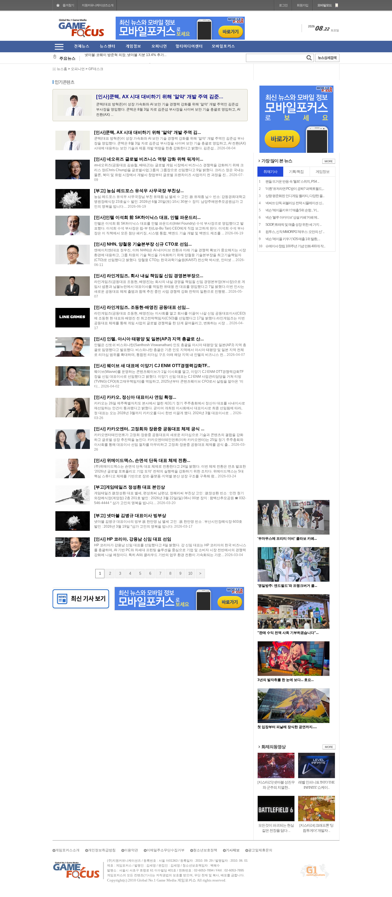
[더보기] (328, 163)
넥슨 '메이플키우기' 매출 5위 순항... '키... (292, 210)
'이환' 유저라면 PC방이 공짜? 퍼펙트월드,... (294, 189)
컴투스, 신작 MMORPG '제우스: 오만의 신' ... (294, 232)
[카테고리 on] (59, 47)
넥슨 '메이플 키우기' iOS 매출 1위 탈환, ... (292, 239)
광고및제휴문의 (260, 850)
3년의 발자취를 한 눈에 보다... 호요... (285, 680)
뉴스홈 (62, 69)
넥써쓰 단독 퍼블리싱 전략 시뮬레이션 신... (294, 203)
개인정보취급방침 (102, 850)
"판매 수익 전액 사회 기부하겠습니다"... (288, 633)
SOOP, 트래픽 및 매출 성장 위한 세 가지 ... (293, 225)
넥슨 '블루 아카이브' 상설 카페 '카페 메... (292, 217)
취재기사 (270, 171)
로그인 (283, 5)
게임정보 (322, 171)
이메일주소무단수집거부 (166, 850)
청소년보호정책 (205, 850)
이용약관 (131, 850)
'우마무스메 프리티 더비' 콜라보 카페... (287, 539)
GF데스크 (95, 69)
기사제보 (233, 850)
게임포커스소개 (67, 850)
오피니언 (78, 69)
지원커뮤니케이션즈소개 (97, 5)
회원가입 (302, 5)
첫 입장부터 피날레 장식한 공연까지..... (287, 727)
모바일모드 (324, 5)
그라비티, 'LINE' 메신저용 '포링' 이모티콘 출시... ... (123, 58)
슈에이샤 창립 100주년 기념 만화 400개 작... (295, 246)
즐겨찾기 (68, 5)
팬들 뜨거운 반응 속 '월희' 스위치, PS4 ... (292, 182)
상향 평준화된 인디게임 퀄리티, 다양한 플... (294, 196)
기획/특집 (296, 171)
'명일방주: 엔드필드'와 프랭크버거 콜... (287, 586)
